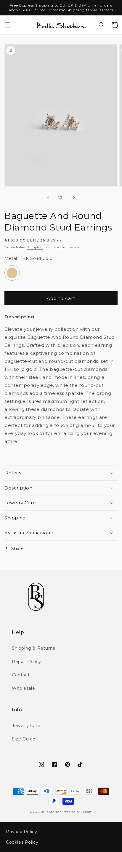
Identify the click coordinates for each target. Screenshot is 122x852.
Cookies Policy (22, 842)
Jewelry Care (26, 725)
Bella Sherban (51, 811)
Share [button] (17, 548)
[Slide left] (47, 197)
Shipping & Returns (33, 648)
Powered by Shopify (77, 811)
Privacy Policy (21, 831)
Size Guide (24, 739)
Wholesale (23, 688)
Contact (21, 675)
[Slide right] (74, 197)
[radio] (12, 273)
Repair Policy (26, 661)
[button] (7, 24)
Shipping (35, 247)
